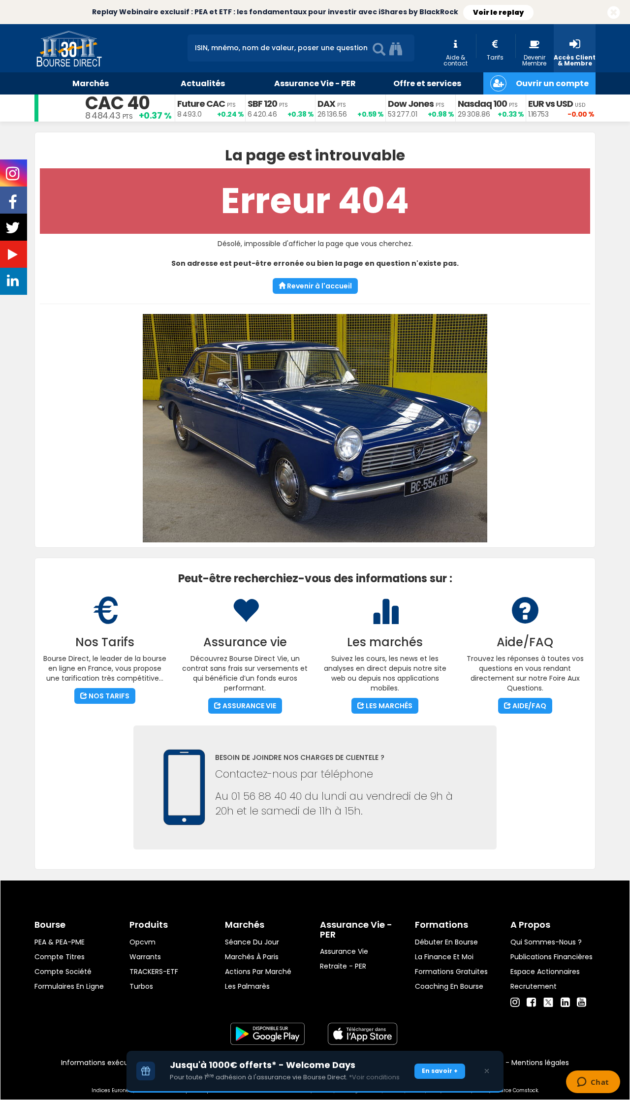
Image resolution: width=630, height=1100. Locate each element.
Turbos (141, 986)
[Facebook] (531, 1002)
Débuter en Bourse (446, 942)
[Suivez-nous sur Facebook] (13, 205)
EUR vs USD (550, 103)
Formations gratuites (451, 971)
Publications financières (551, 957)
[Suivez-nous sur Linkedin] (14, 283)
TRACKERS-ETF (153, 971)
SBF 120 (262, 103)
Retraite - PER (343, 966)
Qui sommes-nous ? (546, 942)
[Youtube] (581, 1002)
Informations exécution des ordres (120, 1063)
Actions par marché (258, 971)
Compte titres (59, 957)
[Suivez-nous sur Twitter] (13, 231)
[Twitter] (548, 1001)
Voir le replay (498, 12)
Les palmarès (247, 986)
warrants (145, 957)
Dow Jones (411, 103)
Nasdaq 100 (482, 103)
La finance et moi (444, 957)
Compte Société (63, 971)
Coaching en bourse (449, 986)
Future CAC (201, 103)
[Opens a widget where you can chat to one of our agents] (593, 1082)
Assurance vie (344, 951)
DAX (326, 103)
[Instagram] (515, 1002)
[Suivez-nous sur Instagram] (13, 177)
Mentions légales (540, 1063)
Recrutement (533, 986)
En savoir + (440, 1071)
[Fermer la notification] (613, 13)
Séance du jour (252, 942)
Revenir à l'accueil (318, 286)
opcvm (142, 942)
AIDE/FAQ (528, 706)
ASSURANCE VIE (248, 706)
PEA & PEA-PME (59, 942)
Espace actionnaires (545, 971)
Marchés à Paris (252, 957)
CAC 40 (117, 103)
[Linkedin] (565, 1002)
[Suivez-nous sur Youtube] (14, 256)
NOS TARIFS (108, 696)
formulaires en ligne (69, 986)
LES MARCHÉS (388, 706)
